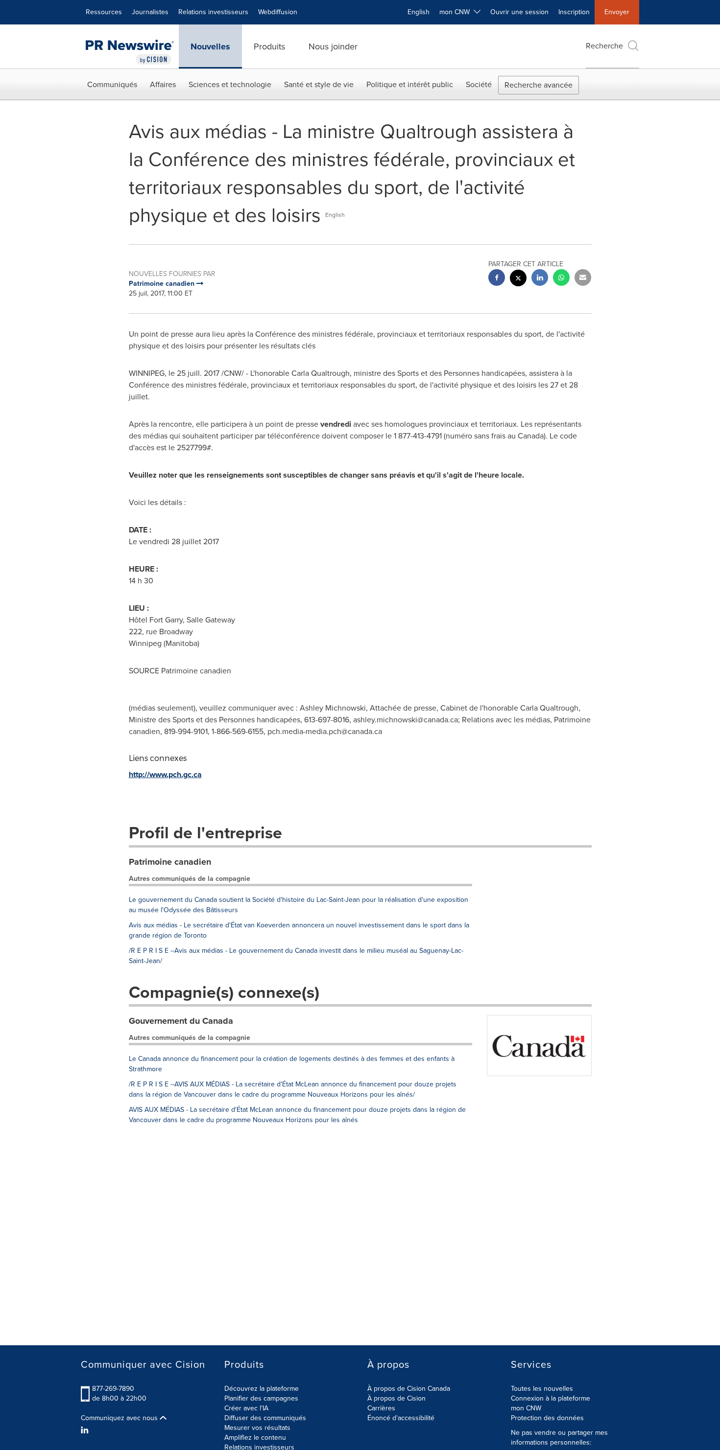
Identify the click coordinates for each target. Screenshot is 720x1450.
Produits (269, 46)
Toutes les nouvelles (542, 1388)
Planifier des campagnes (261, 1398)
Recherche (604, 45)
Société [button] (479, 84)
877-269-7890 (113, 1388)
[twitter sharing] (518, 279)
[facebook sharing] (496, 278)
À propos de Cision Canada (408, 1388)
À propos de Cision (396, 1398)
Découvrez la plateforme (261, 1388)
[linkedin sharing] (539, 278)
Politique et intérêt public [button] (409, 84)
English (419, 12)
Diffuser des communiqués (265, 1418)
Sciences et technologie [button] (230, 84)
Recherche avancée (538, 85)
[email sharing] (583, 278)
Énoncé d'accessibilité (400, 1418)
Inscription (574, 12)
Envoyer (616, 12)
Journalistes (150, 12)
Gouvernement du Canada (181, 1020)
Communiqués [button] (112, 84)
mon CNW (526, 1408)
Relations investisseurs (213, 12)
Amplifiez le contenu (255, 1437)
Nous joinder (333, 46)
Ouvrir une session (519, 12)
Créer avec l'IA (246, 1408)
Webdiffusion (277, 12)
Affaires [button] (163, 84)
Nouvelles (210, 46)
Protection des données (547, 1418)
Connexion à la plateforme (550, 1398)
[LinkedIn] (86, 1430)
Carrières (381, 1408)
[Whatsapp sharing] (561, 278)
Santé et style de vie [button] (319, 84)
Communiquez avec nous (120, 1418)
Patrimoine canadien (170, 861)
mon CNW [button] (456, 12)
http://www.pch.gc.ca (165, 774)
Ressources (104, 12)
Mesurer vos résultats (257, 1428)
